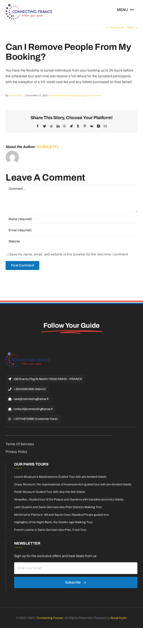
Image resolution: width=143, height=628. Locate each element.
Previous (116, 27)
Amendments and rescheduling (67, 95)
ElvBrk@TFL (16, 95)
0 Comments (94, 95)
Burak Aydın (119, 617)
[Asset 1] (29, 5)
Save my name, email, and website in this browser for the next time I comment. (69, 254)
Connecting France (50, 617)
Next (130, 27)
